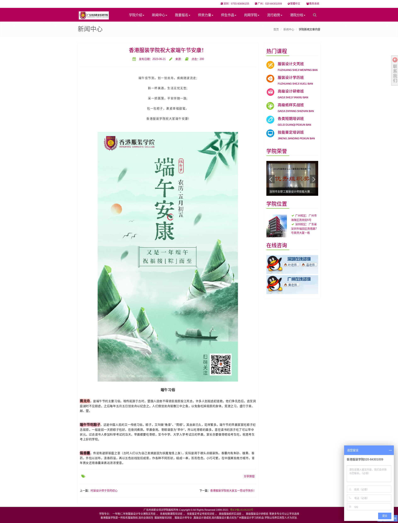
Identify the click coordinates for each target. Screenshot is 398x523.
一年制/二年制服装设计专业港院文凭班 (134, 513)
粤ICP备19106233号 (241, 509)
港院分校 (296, 15)
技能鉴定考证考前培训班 (200, 513)
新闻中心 (158, 15)
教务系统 (314, 3)
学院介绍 (135, 15)
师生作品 (227, 15)
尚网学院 (250, 15)
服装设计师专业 (183, 517)
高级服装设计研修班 (257, 513)
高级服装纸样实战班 (230, 513)
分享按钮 (249, 476)
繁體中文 (295, 3)
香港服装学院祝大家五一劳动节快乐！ (233, 490)
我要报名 (181, 15)
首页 (276, 29)
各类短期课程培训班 (171, 513)
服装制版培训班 (163, 517)
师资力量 (204, 15)
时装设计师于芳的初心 (104, 490)
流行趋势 (273, 15)
